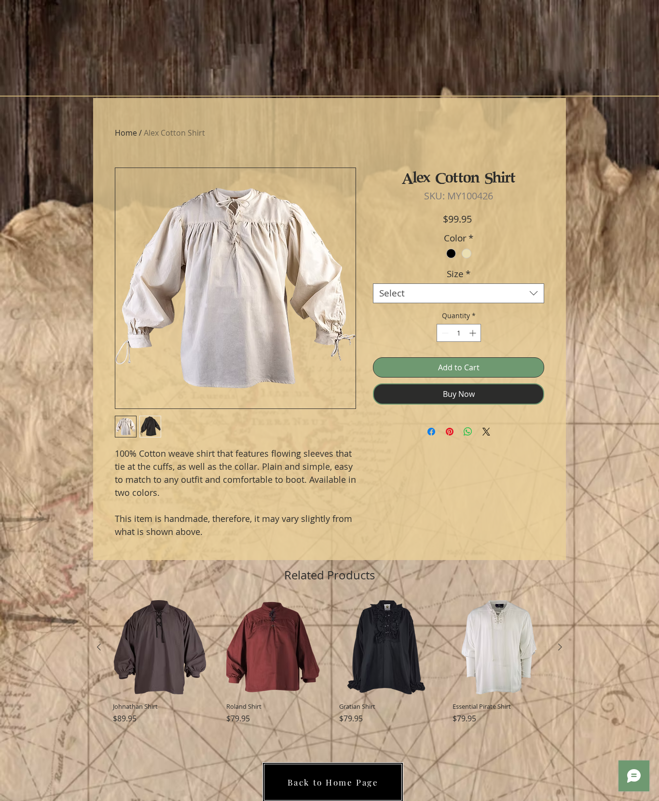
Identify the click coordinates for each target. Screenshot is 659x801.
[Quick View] (160, 647)
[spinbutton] (458, 332)
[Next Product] (560, 647)
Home (126, 132)
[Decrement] (444, 332)
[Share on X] (486, 431)
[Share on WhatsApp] (468, 431)
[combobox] (458, 293)
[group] (329, 666)
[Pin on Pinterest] (449, 431)
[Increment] (473, 332)
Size (458, 274)
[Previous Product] (99, 647)
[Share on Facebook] (431, 431)
